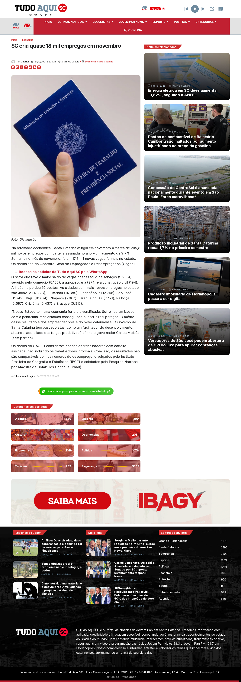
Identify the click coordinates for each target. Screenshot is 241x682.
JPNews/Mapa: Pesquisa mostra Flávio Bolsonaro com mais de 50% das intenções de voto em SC (134, 595)
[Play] (195, 9)
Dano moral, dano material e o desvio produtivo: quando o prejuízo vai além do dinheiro (61, 588)
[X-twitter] (41, 15)
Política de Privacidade (120, 677)
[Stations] (220, 8)
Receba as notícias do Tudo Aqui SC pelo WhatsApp (63, 272)
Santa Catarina (105, 61)
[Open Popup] (212, 9)
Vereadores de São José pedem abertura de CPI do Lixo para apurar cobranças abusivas (186, 345)
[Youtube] (35, 15)
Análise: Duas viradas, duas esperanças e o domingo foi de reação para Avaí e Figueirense (61, 545)
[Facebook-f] (51, 15)
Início (14, 39)
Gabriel (25, 61)
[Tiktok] (46, 15)
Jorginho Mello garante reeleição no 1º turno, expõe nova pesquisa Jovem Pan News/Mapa (134, 545)
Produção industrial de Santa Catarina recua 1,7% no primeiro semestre (183, 245)
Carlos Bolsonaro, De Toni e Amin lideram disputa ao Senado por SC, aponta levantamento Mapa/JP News (134, 569)
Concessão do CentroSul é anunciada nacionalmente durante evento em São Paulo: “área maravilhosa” (183, 192)
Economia (27, 39)
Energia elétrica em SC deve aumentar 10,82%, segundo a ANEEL (183, 92)
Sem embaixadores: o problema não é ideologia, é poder (61, 567)
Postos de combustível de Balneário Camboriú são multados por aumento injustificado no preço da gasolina (182, 141)
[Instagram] (30, 15)
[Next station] (186, 9)
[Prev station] (203, 9)
